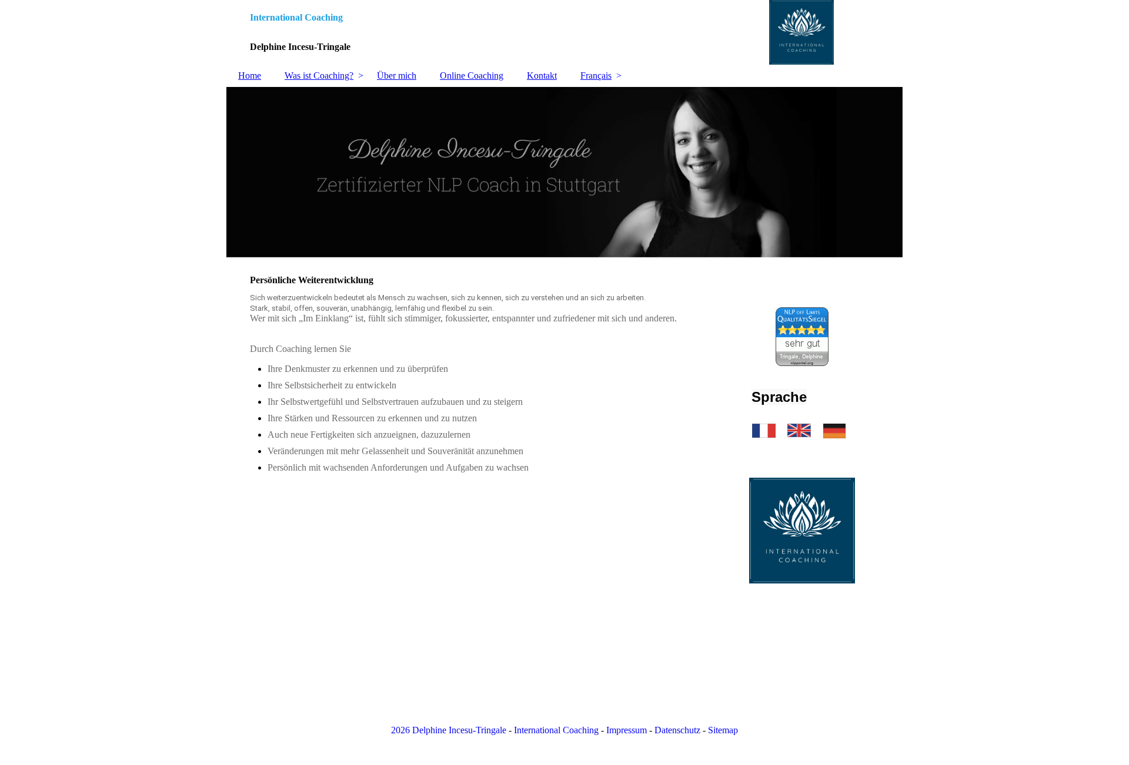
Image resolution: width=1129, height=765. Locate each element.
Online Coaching (471, 75)
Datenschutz (677, 730)
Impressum (626, 730)
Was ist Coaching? (319, 75)
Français (596, 75)
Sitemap (723, 730)
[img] (564, 32)
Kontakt (542, 75)
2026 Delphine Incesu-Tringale (448, 730)
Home (249, 75)
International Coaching (556, 730)
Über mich (396, 75)
